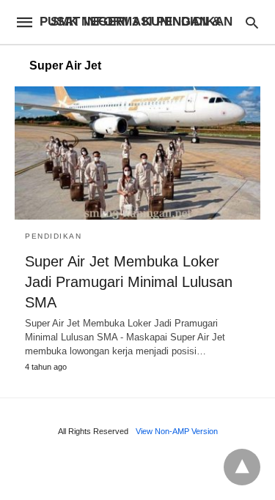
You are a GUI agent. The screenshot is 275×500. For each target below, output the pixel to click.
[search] (251, 22)
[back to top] (242, 467)
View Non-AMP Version (177, 431)
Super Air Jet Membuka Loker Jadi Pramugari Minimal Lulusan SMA (128, 281)
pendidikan (53, 236)
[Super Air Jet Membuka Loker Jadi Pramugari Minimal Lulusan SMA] (137, 153)
